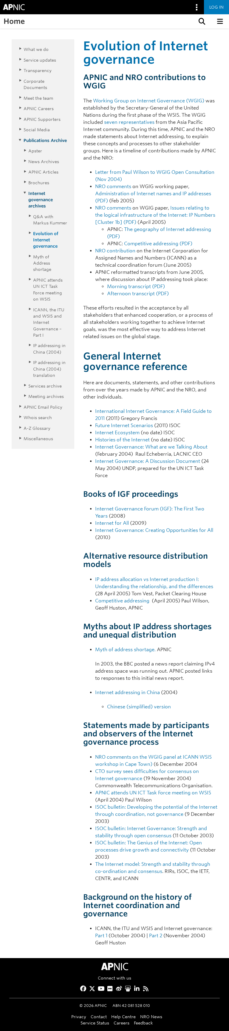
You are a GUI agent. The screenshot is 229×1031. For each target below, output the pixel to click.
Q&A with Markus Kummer (50, 219)
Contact (99, 1016)
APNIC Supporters (42, 119)
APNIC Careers (39, 108)
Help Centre (123, 1016)
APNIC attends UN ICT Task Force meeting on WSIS (153, 793)
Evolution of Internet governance (45, 240)
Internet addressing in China (127, 692)
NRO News (151, 1016)
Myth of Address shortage (42, 263)
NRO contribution (115, 251)
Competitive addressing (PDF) (158, 243)
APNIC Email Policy (43, 407)
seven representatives (129, 122)
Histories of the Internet (122, 440)
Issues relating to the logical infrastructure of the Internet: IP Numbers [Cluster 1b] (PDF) (155, 215)
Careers (121, 1022)
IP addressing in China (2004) (49, 348)
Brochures (38, 182)
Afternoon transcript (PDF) (138, 293)
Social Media (37, 129)
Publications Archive (45, 140)
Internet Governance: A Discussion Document (147, 461)
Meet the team (38, 98)
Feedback (143, 1022)
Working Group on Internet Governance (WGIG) (148, 101)
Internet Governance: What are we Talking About (151, 447)
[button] (201, 21)
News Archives (43, 161)
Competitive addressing (122, 601)
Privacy (78, 1016)
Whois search (38, 417)
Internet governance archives (40, 200)
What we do (36, 49)
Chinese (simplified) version (139, 707)
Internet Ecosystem (117, 432)
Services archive (45, 385)
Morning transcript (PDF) (136, 286)
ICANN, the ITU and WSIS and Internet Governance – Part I (48, 322)
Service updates (40, 60)
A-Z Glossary (37, 428)
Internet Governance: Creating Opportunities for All (154, 530)
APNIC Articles (43, 171)
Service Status (95, 1022)
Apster (35, 150)
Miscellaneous (38, 438)
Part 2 (155, 935)
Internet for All (112, 523)
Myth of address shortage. (125, 649)
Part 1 (101, 935)
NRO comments (113, 186)
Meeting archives (46, 396)
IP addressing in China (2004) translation (49, 369)
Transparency (38, 70)
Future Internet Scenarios (124, 425)
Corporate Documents (35, 84)
